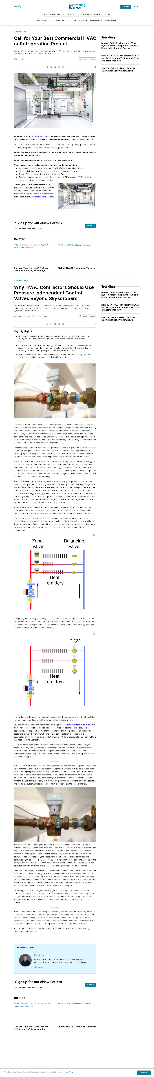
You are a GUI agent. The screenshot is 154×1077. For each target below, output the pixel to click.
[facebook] (48, 67)
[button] (15, 6)
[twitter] (55, 67)
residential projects (42, 136)
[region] (77, 1072)
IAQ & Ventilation (79, 20)
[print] (95, 67)
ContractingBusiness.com (42, 197)
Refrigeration (96, 20)
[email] (63, 67)
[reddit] (59, 67)
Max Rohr (18, 316)
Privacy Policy (68, 1072)
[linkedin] (51, 67)
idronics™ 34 (31, 931)
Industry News (111, 20)
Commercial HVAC (61, 20)
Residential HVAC (43, 20)
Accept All (143, 1072)
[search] (19, 6)
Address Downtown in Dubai (78, 725)
